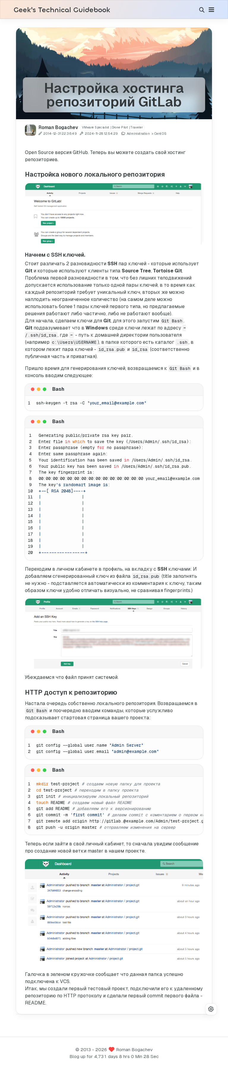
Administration (138, 134)
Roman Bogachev (134, 1049)
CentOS (160, 134)
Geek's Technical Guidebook (62, 10)
